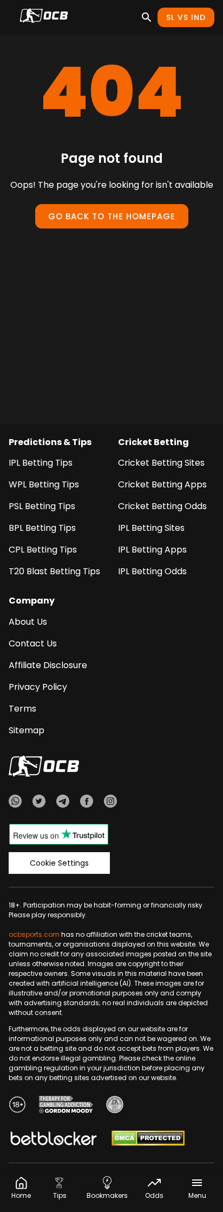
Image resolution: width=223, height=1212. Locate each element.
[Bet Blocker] (54, 1139)
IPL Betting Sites (151, 528)
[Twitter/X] (38, 803)
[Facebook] (86, 803)
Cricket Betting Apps (162, 484)
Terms (22, 708)
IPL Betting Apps (152, 549)
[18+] (17, 1106)
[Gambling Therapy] (66, 1106)
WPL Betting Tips (44, 484)
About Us (28, 621)
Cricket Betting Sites (161, 462)
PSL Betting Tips (42, 506)
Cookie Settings (59, 863)
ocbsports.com (34, 934)
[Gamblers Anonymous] (114, 1106)
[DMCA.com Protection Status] (148, 1140)
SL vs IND (186, 17)
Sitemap (26, 730)
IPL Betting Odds (152, 571)
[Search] (147, 17)
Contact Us (33, 643)
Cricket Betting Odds (162, 506)
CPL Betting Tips (43, 549)
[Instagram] (110, 803)
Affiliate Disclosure (48, 665)
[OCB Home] (44, 17)
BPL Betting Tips (42, 528)
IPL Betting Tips (41, 462)
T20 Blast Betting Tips (54, 571)
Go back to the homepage (111, 216)
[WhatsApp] (15, 803)
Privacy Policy (38, 687)
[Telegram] (62, 803)
